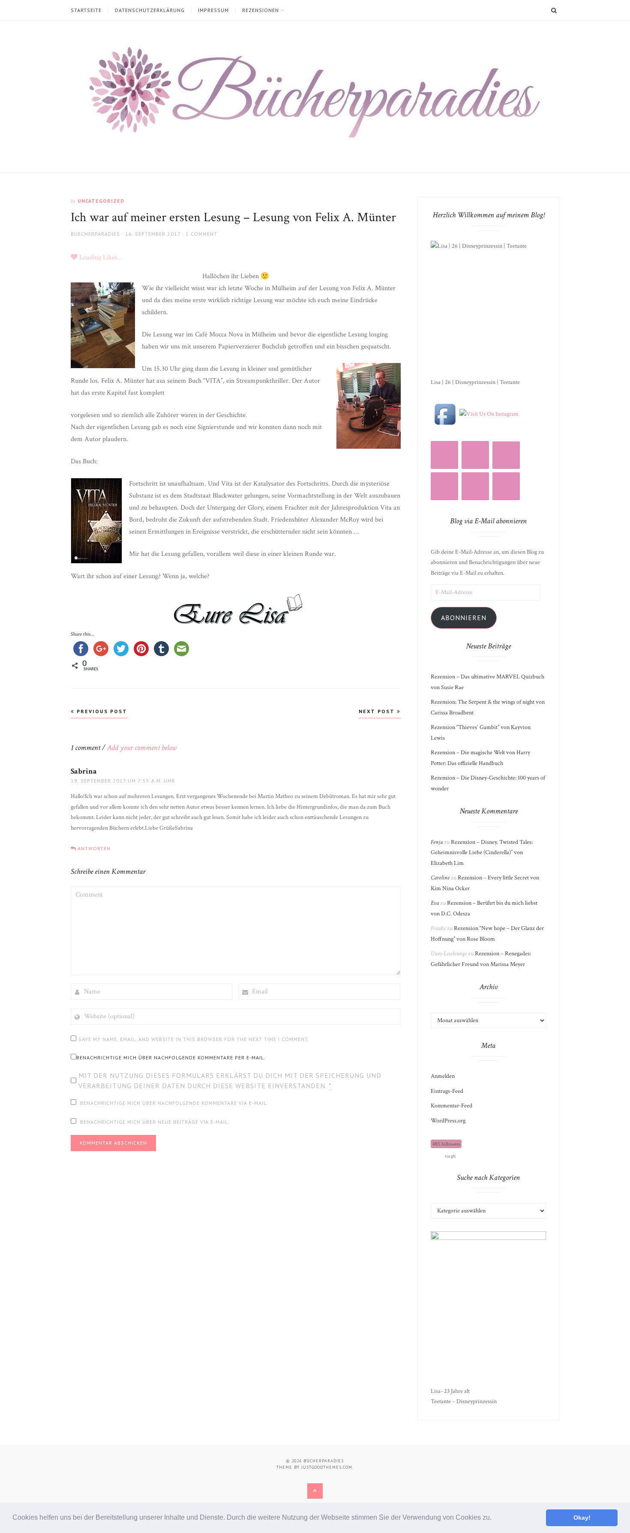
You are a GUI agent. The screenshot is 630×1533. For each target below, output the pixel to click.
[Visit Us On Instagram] (489, 413)
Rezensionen (260, 10)
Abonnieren (463, 617)
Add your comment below (142, 748)
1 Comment (201, 234)
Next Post (378, 711)
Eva (435, 903)
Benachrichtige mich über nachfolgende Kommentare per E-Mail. (171, 1057)
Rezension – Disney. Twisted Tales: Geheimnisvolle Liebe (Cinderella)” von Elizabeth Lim (482, 852)
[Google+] (506, 486)
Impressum (213, 10)
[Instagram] (444, 455)
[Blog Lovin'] (506, 455)
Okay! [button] (582, 1517)
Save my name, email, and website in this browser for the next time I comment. (193, 1039)
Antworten (94, 848)
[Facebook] (444, 486)
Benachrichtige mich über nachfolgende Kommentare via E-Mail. (174, 1103)
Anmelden (443, 1076)
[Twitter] (475, 486)
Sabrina (84, 771)
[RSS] (475, 455)
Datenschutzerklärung (150, 10)
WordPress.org (448, 1121)
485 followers (446, 1143)
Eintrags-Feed (447, 1091)
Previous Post (101, 711)
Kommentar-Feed (451, 1106)
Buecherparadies (95, 234)
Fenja (437, 842)
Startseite (86, 10)
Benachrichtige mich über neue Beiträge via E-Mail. (155, 1122)
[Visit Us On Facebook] (445, 413)
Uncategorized (101, 201)
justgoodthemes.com (326, 1467)
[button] (494, 1518)
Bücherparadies (323, 1461)
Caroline (440, 878)
